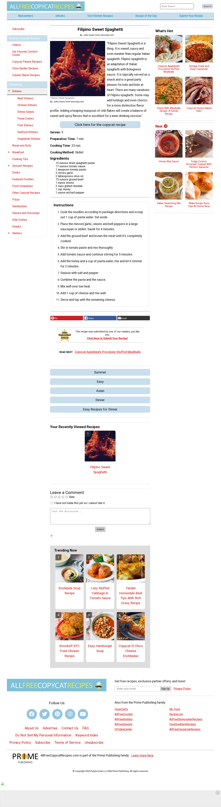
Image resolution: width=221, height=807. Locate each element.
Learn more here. (142, 755)
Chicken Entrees (27, 105)
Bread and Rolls (21, 145)
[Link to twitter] (44, 714)
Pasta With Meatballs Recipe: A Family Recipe (169, 111)
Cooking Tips (20, 159)
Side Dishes (19, 219)
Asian (100, 391)
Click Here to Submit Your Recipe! (107, 338)
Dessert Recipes (22, 165)
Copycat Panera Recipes (27, 61)
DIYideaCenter (123, 729)
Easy (100, 382)
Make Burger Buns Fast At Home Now (199, 205)
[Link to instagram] (70, 714)
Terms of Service (67, 742)
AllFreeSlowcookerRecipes (185, 719)
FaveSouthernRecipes (182, 724)
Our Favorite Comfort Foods (24, 53)
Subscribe (18, 29)
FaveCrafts (121, 709)
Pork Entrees (25, 125)
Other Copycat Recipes (26, 192)
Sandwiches (19, 206)
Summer (100, 372)
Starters (17, 233)
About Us (32, 728)
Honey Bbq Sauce (169, 161)
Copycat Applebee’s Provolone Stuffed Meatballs (108, 352)
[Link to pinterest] (57, 714)
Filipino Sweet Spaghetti (100, 469)
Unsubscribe (94, 742)
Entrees (17, 91)
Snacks (16, 226)
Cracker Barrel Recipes (26, 75)
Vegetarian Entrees (28, 138)
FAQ (85, 728)
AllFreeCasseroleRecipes (184, 729)
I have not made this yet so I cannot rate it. (79, 503)
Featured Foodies (23, 179)
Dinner (100, 400)
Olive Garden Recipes (25, 68)
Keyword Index (86, 735)
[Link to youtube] (83, 714)
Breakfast (18, 152)
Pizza (15, 199)
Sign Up (165, 688)
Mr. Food (174, 709)
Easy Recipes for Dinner (100, 409)
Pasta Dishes (25, 118)
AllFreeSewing (123, 724)
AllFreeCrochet (124, 714)
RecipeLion (176, 714)
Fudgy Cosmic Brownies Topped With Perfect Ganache (199, 164)
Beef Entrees (25, 98)
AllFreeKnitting (123, 719)
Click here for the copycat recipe (100, 125)
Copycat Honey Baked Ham (199, 110)
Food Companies (22, 186)
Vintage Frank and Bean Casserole (199, 68)
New (158, 126)
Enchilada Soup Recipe (70, 590)
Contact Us (69, 728)
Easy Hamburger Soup (100, 648)
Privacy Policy (20, 742)
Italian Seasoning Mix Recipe (169, 205)
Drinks (16, 172)
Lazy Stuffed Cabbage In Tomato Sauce (100, 593)
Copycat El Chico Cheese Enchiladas (131, 651)
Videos (16, 45)
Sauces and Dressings (26, 213)
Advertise (50, 728)
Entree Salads (25, 111)
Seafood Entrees (27, 132)
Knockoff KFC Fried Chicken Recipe (69, 651)
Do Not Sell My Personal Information (43, 735)
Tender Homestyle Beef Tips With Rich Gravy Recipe (130, 595)
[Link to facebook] (32, 714)
